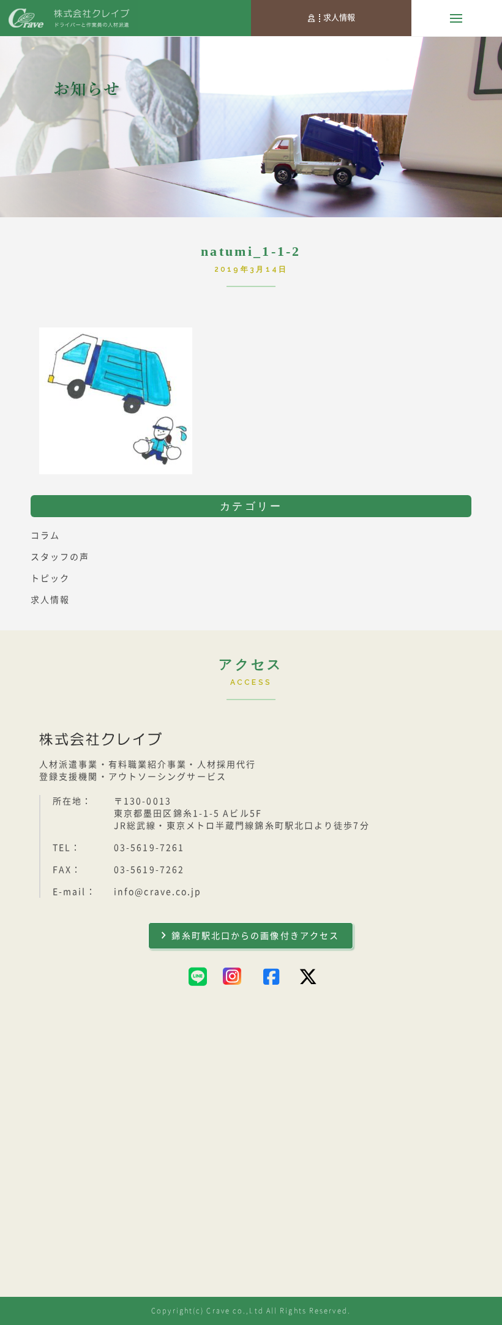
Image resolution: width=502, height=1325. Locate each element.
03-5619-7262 (149, 869)
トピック (50, 578)
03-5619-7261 (149, 847)
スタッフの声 (60, 557)
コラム (45, 535)
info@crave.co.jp (158, 891)
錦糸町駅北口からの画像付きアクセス (255, 935)
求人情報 (339, 17)
